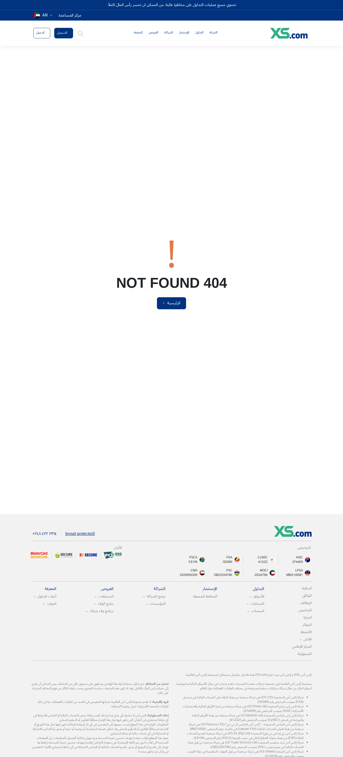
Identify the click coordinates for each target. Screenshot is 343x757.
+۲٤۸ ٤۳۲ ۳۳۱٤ (44, 533)
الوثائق (307, 595)
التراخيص (305, 610)
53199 (193, 562)
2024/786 (261, 575)
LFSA (299, 570)
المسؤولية (305, 653)
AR (45, 15)
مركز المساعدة (70, 15)
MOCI (264, 570)
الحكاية (307, 588)
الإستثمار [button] (184, 32)
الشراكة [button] (168, 32)
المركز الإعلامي (302, 646)
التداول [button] (199, 32)
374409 (297, 562)
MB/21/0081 (294, 575)
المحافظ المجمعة (205, 596)
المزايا (308, 617)
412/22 (263, 562)
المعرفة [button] (138, 32)
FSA (229, 557)
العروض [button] (153, 32)
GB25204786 (223, 575)
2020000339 (188, 575)
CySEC (263, 557)
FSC (229, 570)
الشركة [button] (213, 32)
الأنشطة (306, 632)
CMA (194, 570)
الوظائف (306, 603)
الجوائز (307, 624)
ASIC (299, 557)
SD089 (227, 562)
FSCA (193, 557)
